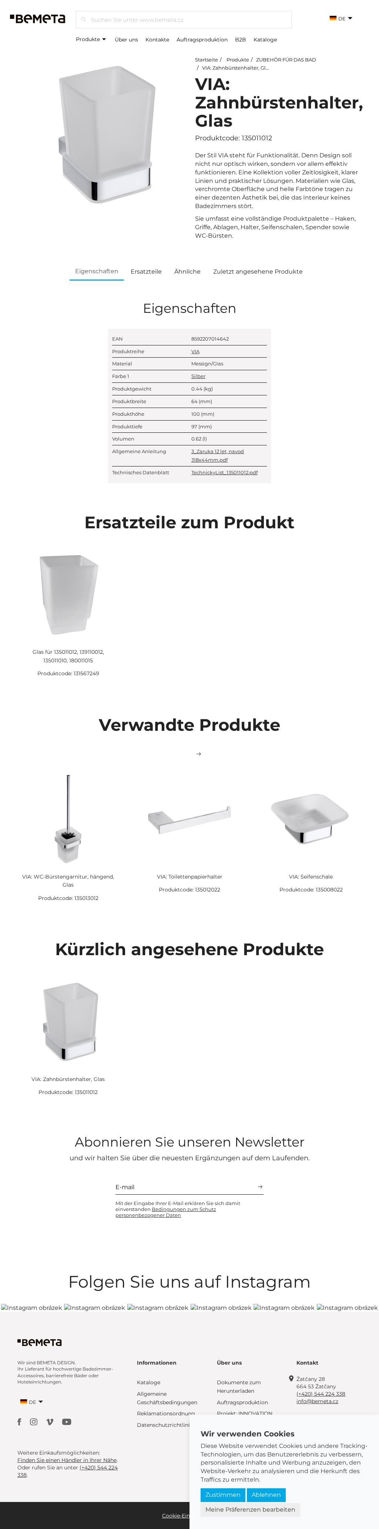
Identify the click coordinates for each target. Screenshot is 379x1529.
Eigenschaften (96, 271)
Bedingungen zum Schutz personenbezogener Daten (165, 1212)
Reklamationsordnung (166, 1413)
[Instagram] (34, 1421)
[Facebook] (20, 1421)
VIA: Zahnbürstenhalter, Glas (236, 68)
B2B (240, 39)
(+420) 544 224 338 (320, 1394)
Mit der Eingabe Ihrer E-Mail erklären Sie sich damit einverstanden (177, 1209)
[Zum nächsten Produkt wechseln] (198, 754)
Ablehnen (266, 1494)
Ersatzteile (146, 271)
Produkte (88, 39)
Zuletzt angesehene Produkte (258, 271)
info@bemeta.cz (317, 1401)
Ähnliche (187, 271)
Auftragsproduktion (202, 39)
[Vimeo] (50, 1421)
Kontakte (157, 39)
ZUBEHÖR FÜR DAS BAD (286, 60)
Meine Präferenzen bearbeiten (250, 1509)
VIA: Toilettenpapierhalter (189, 876)
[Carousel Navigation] (189, 754)
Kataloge (265, 39)
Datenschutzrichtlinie (165, 1425)
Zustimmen (223, 1494)
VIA (195, 351)
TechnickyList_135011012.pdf (224, 472)
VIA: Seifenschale (311, 876)
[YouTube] (66, 1421)
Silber (198, 376)
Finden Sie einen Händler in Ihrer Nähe (67, 1460)
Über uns (126, 39)
